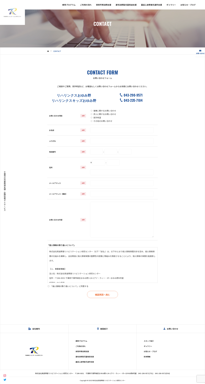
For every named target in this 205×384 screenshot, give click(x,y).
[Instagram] (4, 375)
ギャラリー (171, 4)
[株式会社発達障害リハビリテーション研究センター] (12, 12)
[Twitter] (4, 379)
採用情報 (147, 356)
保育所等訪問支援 (103, 4)
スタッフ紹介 (149, 341)
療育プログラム (69, 4)
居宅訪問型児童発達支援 (126, 4)
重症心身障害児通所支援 (151, 4)
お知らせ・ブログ (188, 4)
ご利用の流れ (85, 4)
